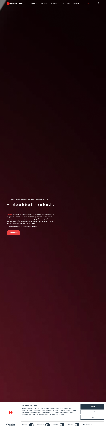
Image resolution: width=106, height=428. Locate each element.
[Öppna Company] (78, 3)
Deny (92, 417)
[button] (27, 199)
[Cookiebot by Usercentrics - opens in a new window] (10, 425)
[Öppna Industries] (57, 3)
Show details (86, 424)
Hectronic (9, 214)
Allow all (92, 406)
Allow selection (92, 411)
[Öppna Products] (38, 3)
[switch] (47, 424)
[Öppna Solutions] (47, 3)
